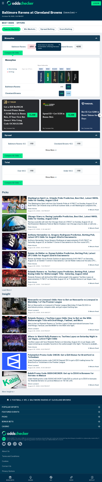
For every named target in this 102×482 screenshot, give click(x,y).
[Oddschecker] (15, 433)
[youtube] (4, 444)
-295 (61, 86)
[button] (51, 38)
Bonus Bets (10, 480)
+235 (61, 93)
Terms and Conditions (10, 456)
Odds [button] (71, 480)
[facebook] (9, 444)
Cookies (5, 461)
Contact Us (6, 466)
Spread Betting (47, 29)
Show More (50, 150)
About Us (5, 451)
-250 (68, 86)
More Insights (7, 392)
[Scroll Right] (100, 115)
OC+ (51, 480)
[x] (20, 444)
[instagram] (15, 444)
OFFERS (21, 23)
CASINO (30, 480)
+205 (68, 93)
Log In (96, 3)
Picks (5, 192)
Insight (6, 294)
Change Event (69, 12)
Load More (6, 290)
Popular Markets (11, 29)
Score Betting (66, 29)
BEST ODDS (8, 23)
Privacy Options (8, 471)
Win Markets (29, 29)
